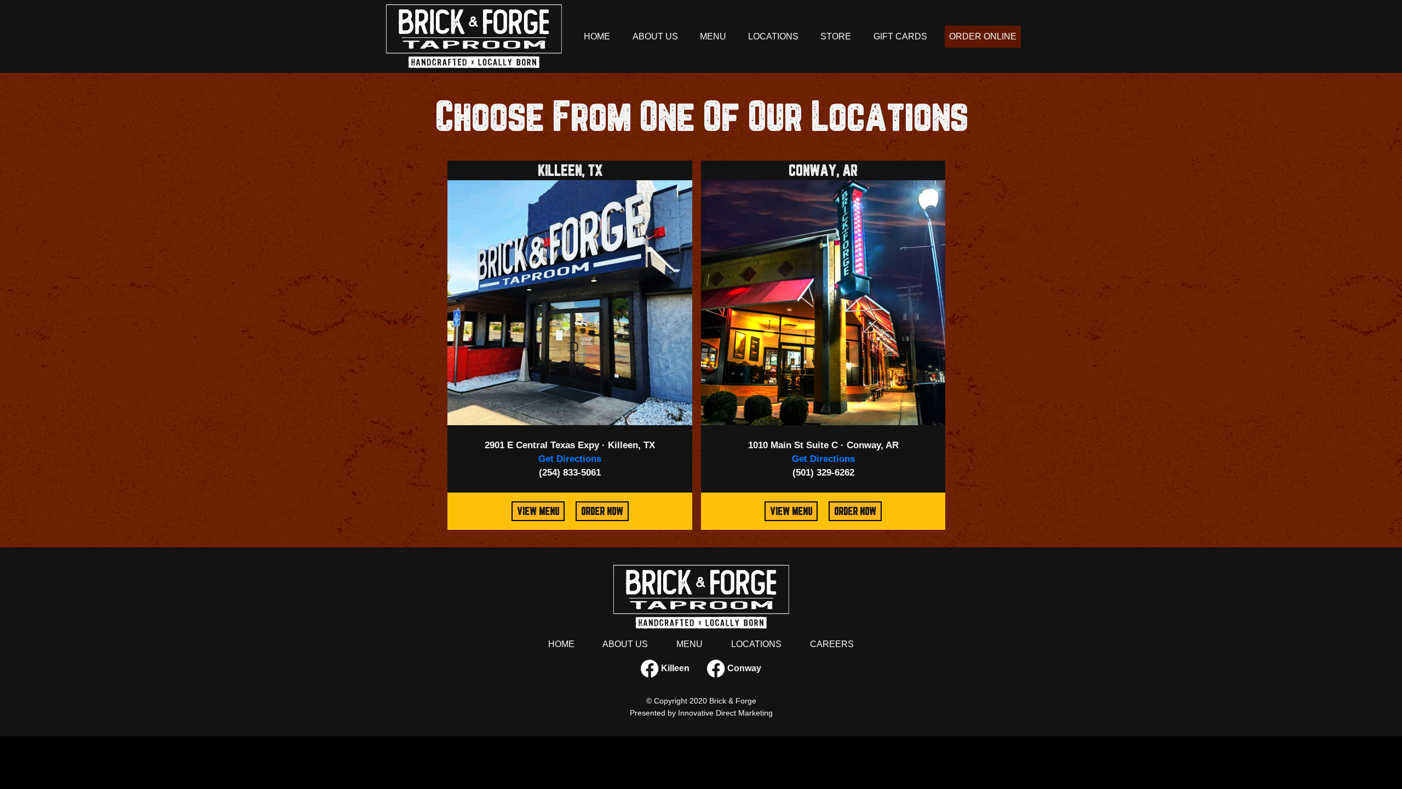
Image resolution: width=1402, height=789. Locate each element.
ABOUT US (655, 36)
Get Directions (569, 459)
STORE (835, 36)
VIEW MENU (538, 511)
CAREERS (832, 644)
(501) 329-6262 (823, 472)
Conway (743, 668)
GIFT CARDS (900, 36)
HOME (597, 36)
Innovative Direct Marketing (725, 712)
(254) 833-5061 (570, 472)
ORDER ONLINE (982, 36)
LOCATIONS (773, 36)
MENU (713, 36)
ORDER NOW (602, 511)
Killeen (674, 668)
